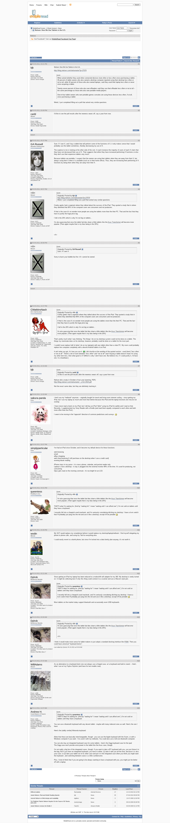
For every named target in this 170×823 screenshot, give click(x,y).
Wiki (46, 5)
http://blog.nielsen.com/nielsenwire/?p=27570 (70, 70)
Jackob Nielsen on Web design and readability (44, 798)
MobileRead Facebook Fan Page (64, 39)
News (60, 28)
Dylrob (34, 577)
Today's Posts (107, 23)
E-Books (80, 23)
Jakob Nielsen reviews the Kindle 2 (41, 806)
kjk (32, 67)
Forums (39, 5)
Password (112, 30)
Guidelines (58, 23)
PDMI (126, 642)
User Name (112, 28)
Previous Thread (81, 775)
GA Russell (37, 144)
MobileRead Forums (39, 28)
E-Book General (52, 28)
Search (131, 23)
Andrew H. (36, 711)
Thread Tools (116, 61)
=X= (33, 192)
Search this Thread (131, 61)
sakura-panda (38, 398)
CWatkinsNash (39, 309)
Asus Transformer (114, 222)
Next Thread (90, 775)
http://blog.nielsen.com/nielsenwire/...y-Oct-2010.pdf (73, 382)
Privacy (135, 816)
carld (33, 114)
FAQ (122, 816)
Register (37, 23)
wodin (34, 533)
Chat (52, 5)
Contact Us (115, 816)
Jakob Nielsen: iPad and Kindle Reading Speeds (45, 795)
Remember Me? (135, 28)
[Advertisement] (85, 48)
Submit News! (61, 5)
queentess (36, 491)
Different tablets (35, 792)
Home (31, 5)
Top (140, 816)
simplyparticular (39, 448)
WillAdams (36, 664)
